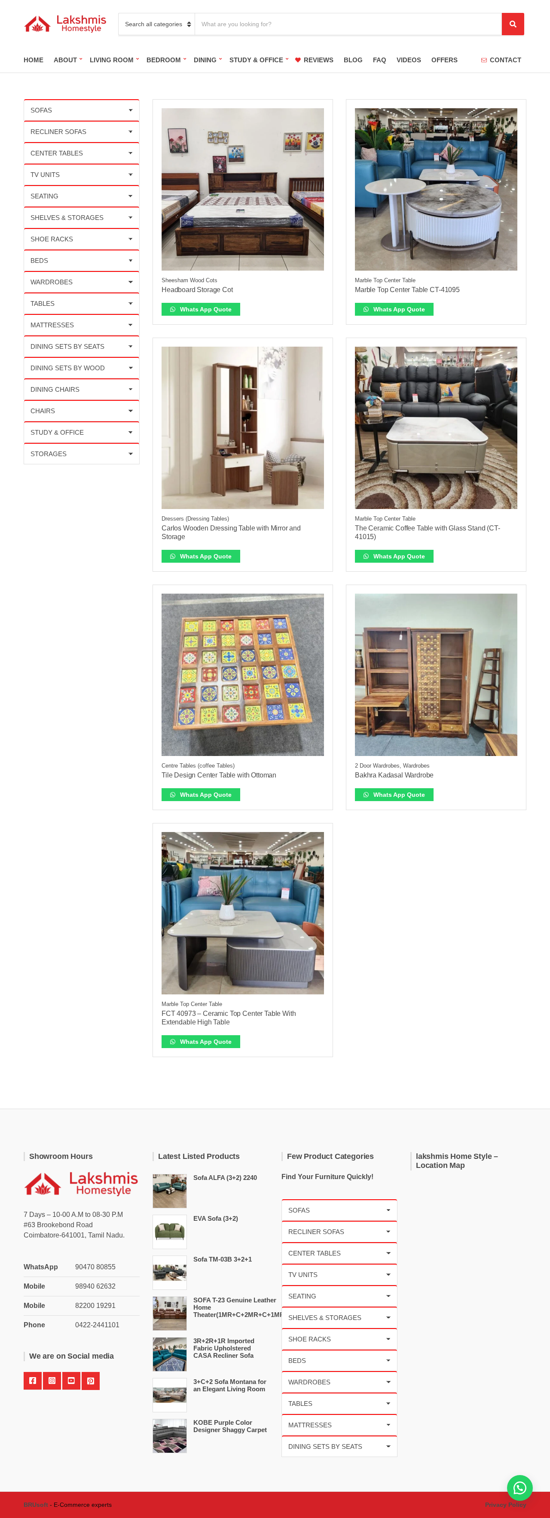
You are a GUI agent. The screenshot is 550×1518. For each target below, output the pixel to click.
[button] (520, 1488)
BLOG (353, 60)
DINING (205, 60)
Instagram (52, 1381)
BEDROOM (164, 60)
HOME (33, 60)
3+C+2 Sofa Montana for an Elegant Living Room (229, 1385)
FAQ (379, 60)
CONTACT (505, 60)
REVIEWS (318, 60)
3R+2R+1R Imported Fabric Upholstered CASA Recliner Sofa (223, 1348)
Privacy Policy (505, 1504)
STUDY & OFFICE (256, 60)
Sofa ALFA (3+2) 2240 (225, 1177)
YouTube (71, 1381)
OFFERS (444, 60)
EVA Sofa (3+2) (215, 1218)
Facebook (33, 1381)
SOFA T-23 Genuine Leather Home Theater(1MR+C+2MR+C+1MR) (240, 1307)
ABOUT (65, 60)
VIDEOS (409, 60)
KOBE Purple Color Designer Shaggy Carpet (230, 1426)
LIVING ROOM (112, 60)
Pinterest (91, 1381)
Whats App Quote (205, 309)
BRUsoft (36, 1504)
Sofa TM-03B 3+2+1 (222, 1259)
